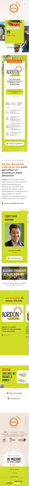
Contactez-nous (15, 398)
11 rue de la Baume (13, 432)
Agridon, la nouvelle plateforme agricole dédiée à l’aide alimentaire (11, 329)
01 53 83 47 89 (5, 434)
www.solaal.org (23, 434)
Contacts (14, 473)
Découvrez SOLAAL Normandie (14, 203)
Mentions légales (14, 469)
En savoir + (7, 335)
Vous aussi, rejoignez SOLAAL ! (14, 47)
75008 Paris (22, 432)
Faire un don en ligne (15, 393)
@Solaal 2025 (14, 476)
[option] (14, 92)
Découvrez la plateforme (16, 143)
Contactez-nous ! (16, 258)
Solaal (5, 432)
